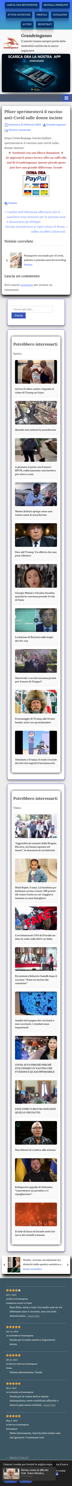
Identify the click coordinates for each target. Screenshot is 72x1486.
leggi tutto (34, 1315)
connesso (26, 285)
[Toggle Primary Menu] (66, 98)
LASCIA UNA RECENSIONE (22, 4)
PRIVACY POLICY (19, 1457)
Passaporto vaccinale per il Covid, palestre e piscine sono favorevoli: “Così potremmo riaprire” (44, 258)
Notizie (13, 203)
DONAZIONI (60, 14)
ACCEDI (27, 24)
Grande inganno (56, 124)
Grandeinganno (36, 35)
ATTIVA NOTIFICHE (19, 14)
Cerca (19, 315)
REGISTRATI (45, 24)
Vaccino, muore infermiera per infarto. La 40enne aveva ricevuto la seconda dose (47, 1262)
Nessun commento (20, 130)
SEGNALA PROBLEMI (56, 4)
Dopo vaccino (32, 1269)
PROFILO (42, 14)
